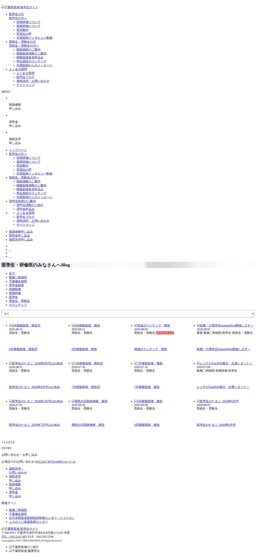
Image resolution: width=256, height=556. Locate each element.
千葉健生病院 (18, 281)
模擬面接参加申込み (29, 57)
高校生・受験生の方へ (24, 45)
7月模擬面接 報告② (86, 387)
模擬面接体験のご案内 (31, 53)
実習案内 (22, 29)
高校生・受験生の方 (22, 41)
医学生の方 (16, 14)
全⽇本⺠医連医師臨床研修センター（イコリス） (42, 517)
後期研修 (15, 293)
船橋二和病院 (18, 277)
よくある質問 (18, 69)
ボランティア (18, 304)
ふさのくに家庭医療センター (28, 521)
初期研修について (28, 22)
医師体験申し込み (21, 231)
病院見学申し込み (21, 239)
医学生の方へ (18, 18)
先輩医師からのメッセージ (34, 65)
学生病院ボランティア (31, 61)
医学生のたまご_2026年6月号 (216, 424)
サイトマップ (25, 85)
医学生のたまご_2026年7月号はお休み (34, 424)
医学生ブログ (25, 77)
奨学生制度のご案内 (22, 201)
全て (12, 273)
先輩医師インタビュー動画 (34, 37)
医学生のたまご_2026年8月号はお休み (34, 387)
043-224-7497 (55, 461)
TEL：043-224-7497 (14, 536)
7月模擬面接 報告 (147, 387)
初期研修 (15, 289)
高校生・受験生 (19, 301)
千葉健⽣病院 (18, 514)
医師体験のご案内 (28, 49)
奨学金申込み (25, 209)
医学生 (13, 297)
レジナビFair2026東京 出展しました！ (223, 387)
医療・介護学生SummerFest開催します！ (224, 349)
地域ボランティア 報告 (150, 349)
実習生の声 (23, 33)
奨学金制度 (16, 285)
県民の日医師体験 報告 (88, 424)
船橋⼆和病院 (18, 510)
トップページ (18, 150)
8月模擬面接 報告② (23, 349)
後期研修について (28, 26)
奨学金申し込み (19, 235)
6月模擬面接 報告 (147, 424)
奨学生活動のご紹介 (29, 205)
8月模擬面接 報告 (84, 349)
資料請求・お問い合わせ (32, 81)
